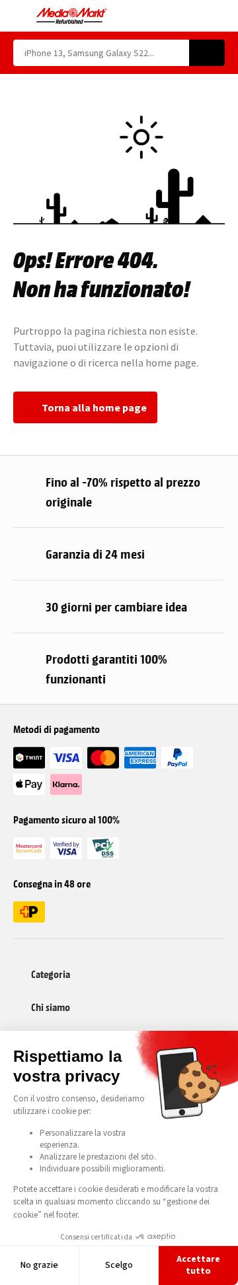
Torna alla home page (94, 407)
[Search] (207, 53)
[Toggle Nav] (19, 16)
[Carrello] (218, 16)
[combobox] (101, 52)
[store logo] (71, 16)
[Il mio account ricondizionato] (195, 16)
